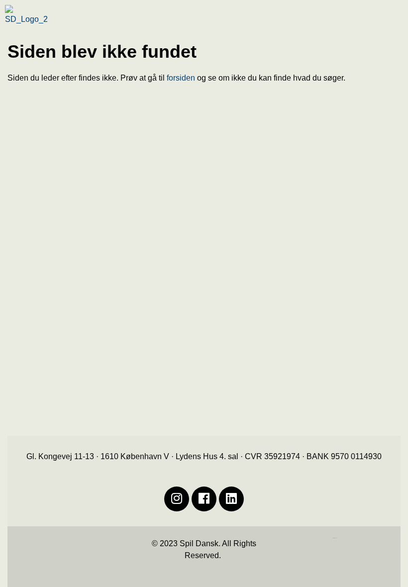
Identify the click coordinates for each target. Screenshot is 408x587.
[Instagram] (176, 499)
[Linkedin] (231, 499)
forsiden (181, 78)
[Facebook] (204, 499)
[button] (363, 22)
